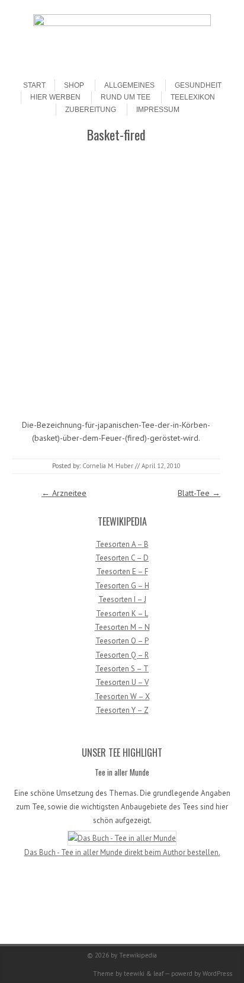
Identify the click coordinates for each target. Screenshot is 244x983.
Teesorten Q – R (122, 655)
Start (34, 85)
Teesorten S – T (122, 669)
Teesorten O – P (122, 641)
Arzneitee (63, 493)
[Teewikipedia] (122, 23)
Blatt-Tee (199, 493)
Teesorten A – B (122, 544)
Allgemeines (129, 85)
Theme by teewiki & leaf (128, 973)
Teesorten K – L (122, 614)
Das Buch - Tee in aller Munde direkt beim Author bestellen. (122, 852)
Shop (74, 85)
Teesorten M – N (122, 627)
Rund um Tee (125, 97)
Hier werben (55, 97)
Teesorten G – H (122, 586)
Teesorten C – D (122, 558)
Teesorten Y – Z (122, 710)
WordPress (217, 973)
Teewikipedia (138, 955)
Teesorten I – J (122, 599)
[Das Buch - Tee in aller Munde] (122, 838)
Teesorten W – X (122, 696)
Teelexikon (193, 97)
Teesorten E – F (122, 571)
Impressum (157, 109)
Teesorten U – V (122, 682)
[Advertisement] (122, 280)
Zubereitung (90, 109)
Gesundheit (198, 85)
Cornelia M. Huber (107, 466)
